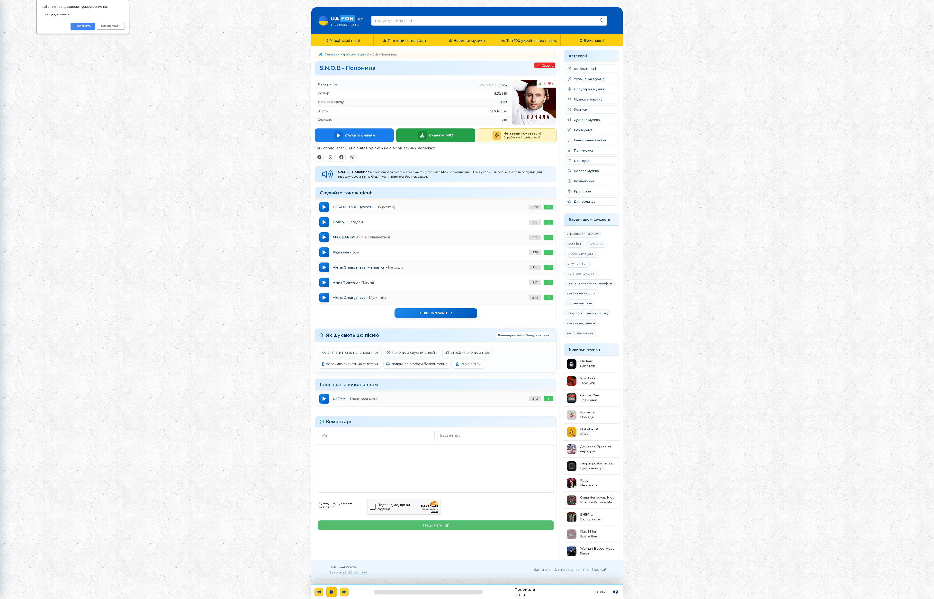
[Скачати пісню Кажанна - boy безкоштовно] (548, 252)
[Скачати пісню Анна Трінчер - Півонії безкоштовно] (548, 282)
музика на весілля (581, 293)
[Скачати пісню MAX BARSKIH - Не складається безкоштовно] (548, 237)
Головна (331, 54)
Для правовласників (570, 569)
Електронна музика (590, 140)
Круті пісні (582, 191)
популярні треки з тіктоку (587, 313)
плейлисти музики (581, 253)
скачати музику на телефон (589, 283)
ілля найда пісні (579, 303)
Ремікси (580, 109)
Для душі (581, 161)
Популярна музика (589, 89)
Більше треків (434, 313)
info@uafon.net (355, 572)
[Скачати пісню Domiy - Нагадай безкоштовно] (548, 222)
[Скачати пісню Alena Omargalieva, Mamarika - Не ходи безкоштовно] (548, 267)
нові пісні (574, 243)
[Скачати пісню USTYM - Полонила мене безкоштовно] (548, 398)
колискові (597, 243)
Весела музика (586, 171)
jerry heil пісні (577, 263)
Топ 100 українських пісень (531, 40)
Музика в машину (588, 99)
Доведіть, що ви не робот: (335, 505)
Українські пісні (345, 40)
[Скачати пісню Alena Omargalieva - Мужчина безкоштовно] (548, 297)
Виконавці (594, 40)
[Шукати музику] (602, 21)
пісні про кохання (581, 273)
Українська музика (589, 79)
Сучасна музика (587, 120)
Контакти (541, 569)
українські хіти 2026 (582, 234)
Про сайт (600, 569)
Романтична (584, 181)
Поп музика (583, 150)
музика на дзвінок (581, 323)
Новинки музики (469, 40)
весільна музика (580, 333)
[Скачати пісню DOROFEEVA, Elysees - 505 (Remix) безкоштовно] (548, 207)
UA (347, 20)
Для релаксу (584, 201)
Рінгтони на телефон (407, 40)
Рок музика (583, 130)
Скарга (547, 65)
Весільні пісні (585, 69)
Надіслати (432, 525)
